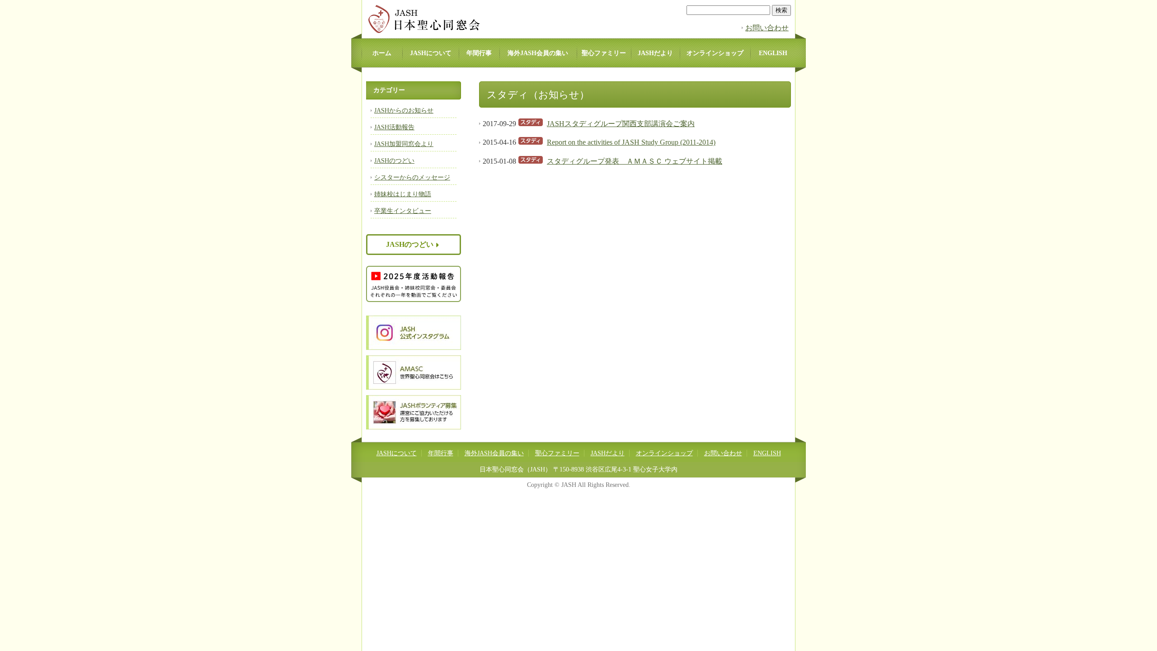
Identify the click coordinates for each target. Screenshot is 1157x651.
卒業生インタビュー (402, 211)
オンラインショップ (715, 53)
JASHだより (655, 53)
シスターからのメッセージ (412, 177)
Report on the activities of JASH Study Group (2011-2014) (631, 142)
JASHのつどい (394, 160)
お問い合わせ (767, 28)
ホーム (381, 53)
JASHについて (431, 53)
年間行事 (479, 53)
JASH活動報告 (394, 127)
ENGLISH (773, 53)
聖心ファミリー (604, 53)
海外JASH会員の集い (538, 53)
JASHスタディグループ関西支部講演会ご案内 (621, 123)
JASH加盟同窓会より (403, 144)
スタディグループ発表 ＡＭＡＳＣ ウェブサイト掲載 (634, 161)
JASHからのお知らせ (403, 110)
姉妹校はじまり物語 (402, 194)
